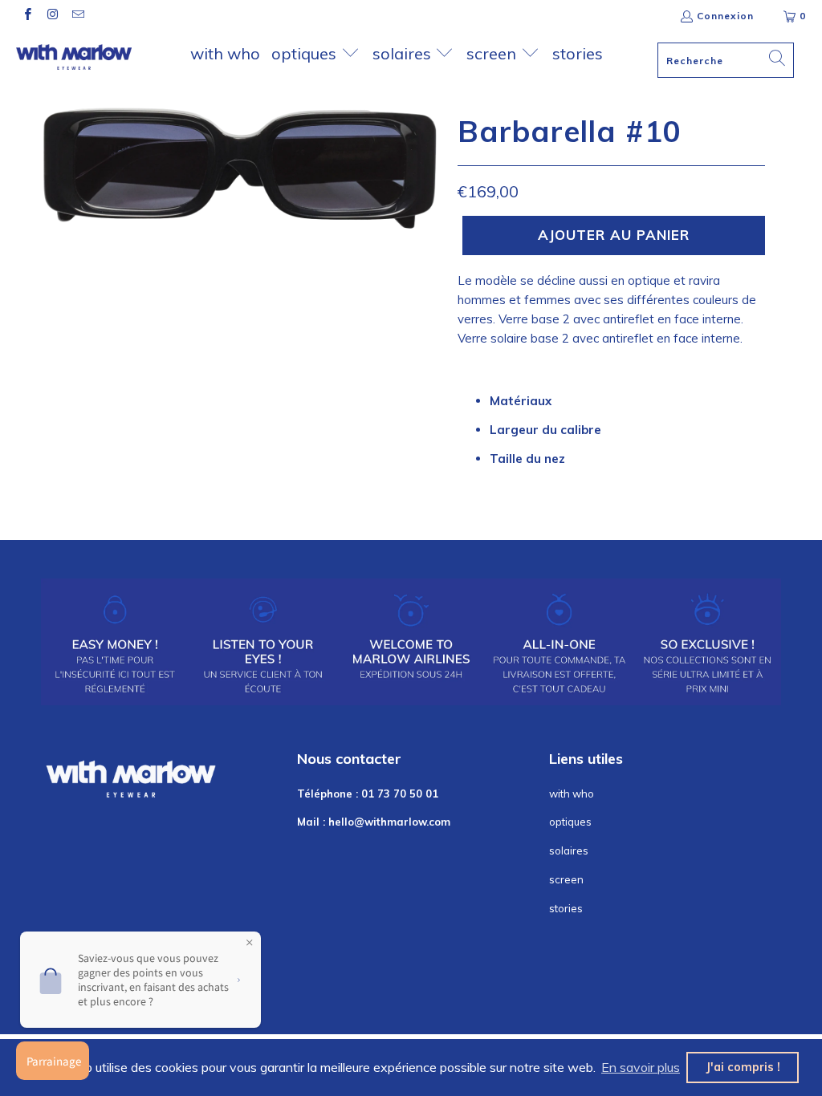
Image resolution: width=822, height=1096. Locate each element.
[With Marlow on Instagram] (52, 16)
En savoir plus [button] (640, 1067)
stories (577, 53)
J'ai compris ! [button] (743, 1067)
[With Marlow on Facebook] (27, 16)
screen (493, 53)
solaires (403, 53)
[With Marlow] (74, 57)
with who (225, 53)
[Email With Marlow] (77, 16)
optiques (305, 53)
